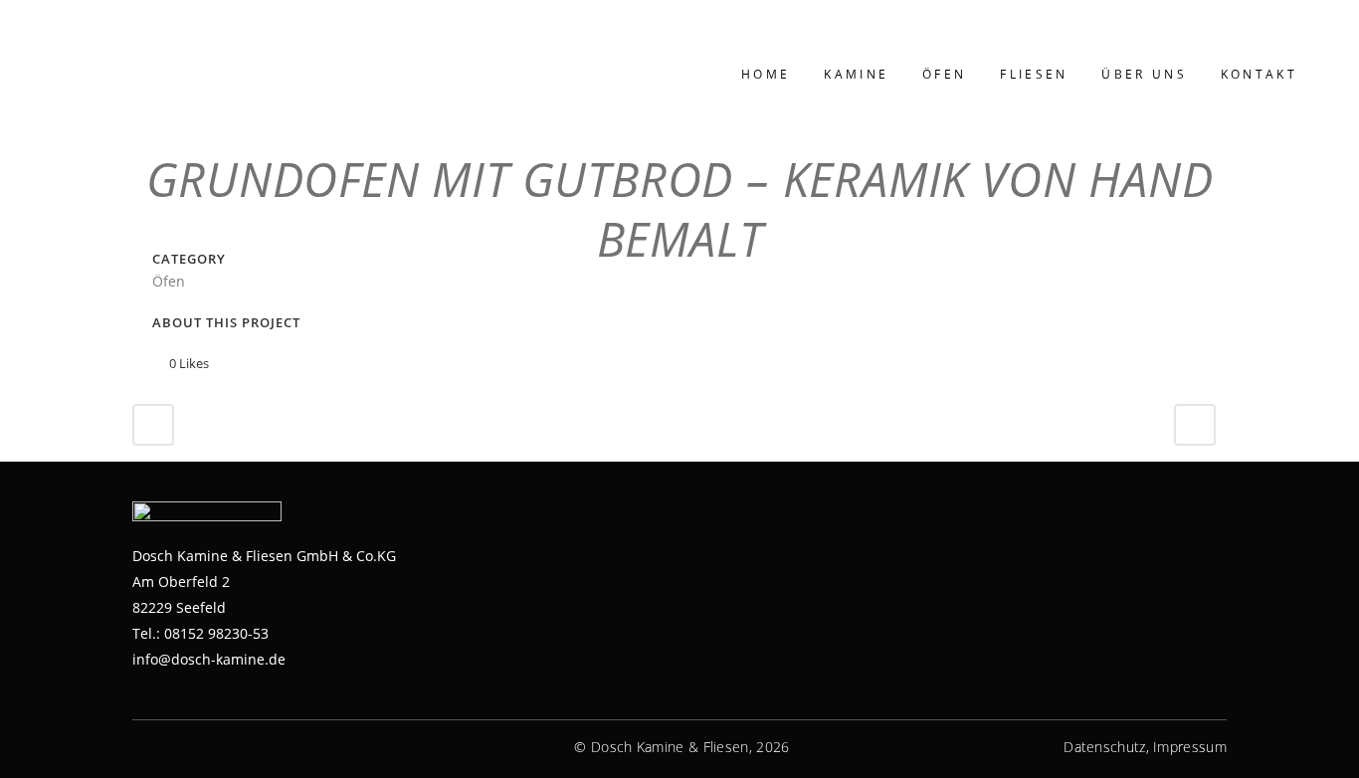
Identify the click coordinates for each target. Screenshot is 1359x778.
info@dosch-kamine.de (209, 659)
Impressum (1190, 746)
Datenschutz (1104, 746)
